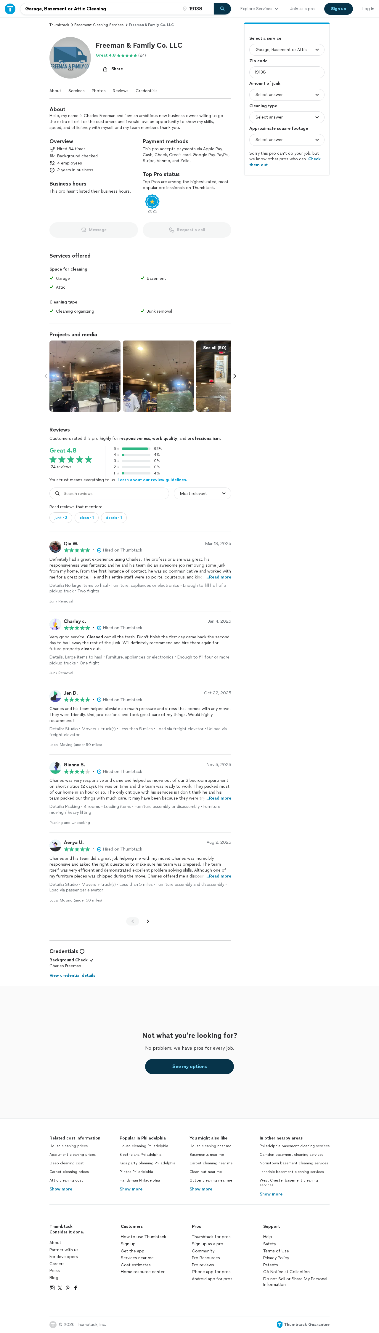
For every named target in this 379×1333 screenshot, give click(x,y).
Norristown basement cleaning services (294, 1163)
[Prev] (132, 921)
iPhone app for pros (211, 1271)
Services (76, 90)
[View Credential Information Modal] (81, 951)
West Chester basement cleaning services (289, 1182)
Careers (57, 1263)
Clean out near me (206, 1172)
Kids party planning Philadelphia (147, 1163)
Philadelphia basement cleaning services (295, 1146)
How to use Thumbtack (143, 1236)
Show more (60, 1189)
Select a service (265, 38)
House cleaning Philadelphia (144, 1146)
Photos (99, 90)
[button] (70, 58)
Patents (270, 1265)
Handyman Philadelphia (140, 1180)
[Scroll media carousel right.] (235, 376)
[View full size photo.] (85, 376)
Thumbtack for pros (211, 1236)
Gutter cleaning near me (211, 1180)
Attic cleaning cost (66, 1180)
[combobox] (100, 9)
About (55, 90)
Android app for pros (212, 1278)
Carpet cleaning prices (69, 1172)
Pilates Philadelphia (136, 1172)
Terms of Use (276, 1251)
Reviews (121, 90)
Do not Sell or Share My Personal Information (295, 1281)
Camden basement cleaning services (291, 1155)
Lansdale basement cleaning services (292, 1172)
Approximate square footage (278, 128)
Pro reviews (203, 1265)
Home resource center (143, 1271)
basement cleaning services (98, 25)
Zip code (258, 60)
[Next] (148, 921)
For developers (63, 1256)
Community (203, 1251)
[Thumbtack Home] (10, 8)
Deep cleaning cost (66, 1163)
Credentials (147, 90)
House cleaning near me (210, 1146)
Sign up (128, 1243)
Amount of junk (264, 83)
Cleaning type (263, 105)
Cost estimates (136, 1265)
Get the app (132, 1251)
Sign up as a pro (207, 1243)
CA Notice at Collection (286, 1271)
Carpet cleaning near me (211, 1163)
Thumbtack (59, 25)
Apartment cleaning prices (72, 1155)
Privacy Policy (276, 1257)
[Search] (222, 9)
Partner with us (63, 1249)
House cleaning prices (68, 1146)
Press (54, 1270)
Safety (269, 1243)
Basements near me (207, 1155)
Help (267, 1236)
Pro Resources (206, 1257)
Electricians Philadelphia (140, 1155)
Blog (53, 1277)
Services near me (137, 1257)
